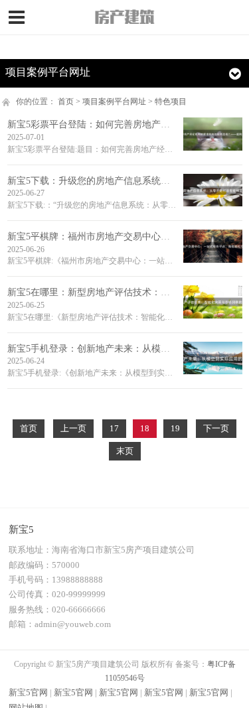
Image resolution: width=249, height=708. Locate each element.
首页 (66, 101)
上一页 (73, 428)
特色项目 (171, 101)
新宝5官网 (28, 692)
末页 (124, 451)
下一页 (216, 428)
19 (175, 428)
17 (114, 428)
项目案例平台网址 (114, 101)
